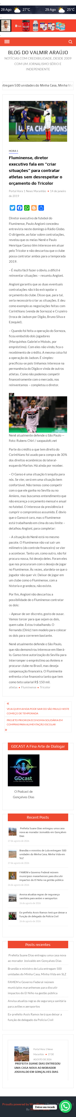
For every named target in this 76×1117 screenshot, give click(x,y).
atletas (13, 687)
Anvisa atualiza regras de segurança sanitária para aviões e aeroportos (37, 1003)
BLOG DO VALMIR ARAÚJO (38, 52)
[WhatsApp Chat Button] (65, 1106)
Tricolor (45, 687)
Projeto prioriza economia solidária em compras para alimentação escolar (35, 722)
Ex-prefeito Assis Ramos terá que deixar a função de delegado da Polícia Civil (35, 1017)
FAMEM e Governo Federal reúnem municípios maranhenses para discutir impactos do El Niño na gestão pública (41, 876)
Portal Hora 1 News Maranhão (27, 191)
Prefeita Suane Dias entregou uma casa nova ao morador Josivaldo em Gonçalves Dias (42, 832)
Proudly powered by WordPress (23, 1104)
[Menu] (6, 41)
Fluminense (28, 687)
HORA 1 (13, 150)
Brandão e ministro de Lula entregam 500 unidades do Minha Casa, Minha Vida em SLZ (42, 854)
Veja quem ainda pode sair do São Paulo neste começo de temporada (38, 711)
